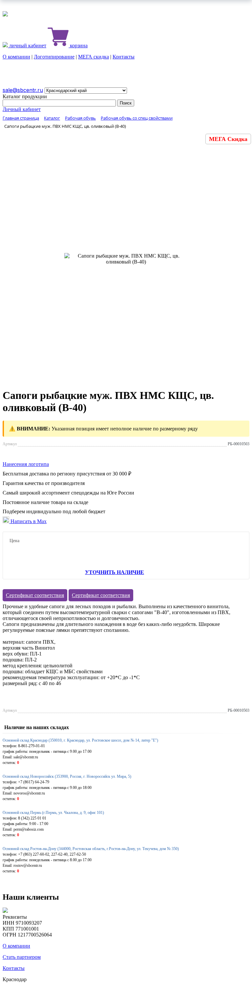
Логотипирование (54, 56)
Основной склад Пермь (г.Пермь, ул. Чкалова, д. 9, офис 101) (53, 812)
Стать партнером (22, 957)
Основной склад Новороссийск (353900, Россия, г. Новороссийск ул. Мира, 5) (67, 776)
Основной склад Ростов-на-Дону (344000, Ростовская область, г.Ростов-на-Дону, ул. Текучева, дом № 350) (91, 848)
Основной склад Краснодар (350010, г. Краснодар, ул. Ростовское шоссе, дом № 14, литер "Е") (80, 740)
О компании (16, 56)
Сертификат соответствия (35, 595)
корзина (78, 45)
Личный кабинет (22, 109)
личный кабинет (27, 45)
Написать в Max (28, 521)
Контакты (124, 56)
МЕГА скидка (93, 56)
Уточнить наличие (114, 572)
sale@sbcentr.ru (23, 90)
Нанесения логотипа (26, 464)
